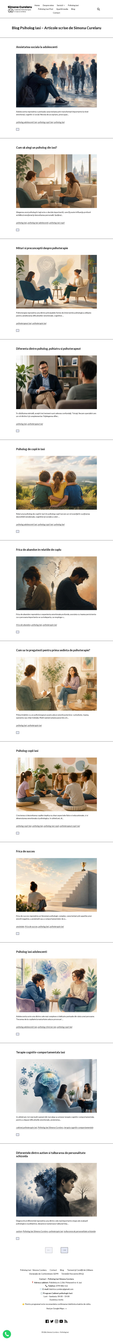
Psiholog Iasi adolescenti (31, 951)
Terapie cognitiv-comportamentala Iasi (40, 1052)
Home (37, 5)
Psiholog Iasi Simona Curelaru (50, 1127)
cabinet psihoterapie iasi (26, 1127)
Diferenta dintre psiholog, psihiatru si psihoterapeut (48, 348)
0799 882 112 (62, 1286)
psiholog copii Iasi (45, 122)
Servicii (60, 5)
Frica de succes (25, 851)
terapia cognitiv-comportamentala (78, 1127)
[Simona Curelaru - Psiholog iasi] (20, 9)
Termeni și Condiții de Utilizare (80, 1270)
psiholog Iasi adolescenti (38, 223)
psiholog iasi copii (56, 223)
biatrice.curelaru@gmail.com (61, 1289)
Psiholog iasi (73, 5)
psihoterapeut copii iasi (70, 826)
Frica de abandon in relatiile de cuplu (38, 549)
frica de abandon (23, 625)
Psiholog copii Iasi (27, 750)
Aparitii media (62, 9)
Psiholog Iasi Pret (45, 9)
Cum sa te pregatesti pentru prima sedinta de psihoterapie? (53, 650)
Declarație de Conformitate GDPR (43, 1274)
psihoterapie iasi (39, 323)
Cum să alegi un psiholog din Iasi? (36, 147)
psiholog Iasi (59, 122)
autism (19, 1231)
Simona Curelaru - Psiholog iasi (58, 1332)
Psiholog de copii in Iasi (30, 449)
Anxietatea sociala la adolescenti (36, 47)
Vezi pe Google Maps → (56, 1308)
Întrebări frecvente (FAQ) (73, 1274)
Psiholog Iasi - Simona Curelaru (33, 1270)
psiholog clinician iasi (47, 1027)
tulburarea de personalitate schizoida (79, 1231)
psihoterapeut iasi (23, 323)
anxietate (20, 926)
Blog (73, 9)
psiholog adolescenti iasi (26, 122)
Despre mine (48, 5)
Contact (56, 13)
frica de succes (31, 926)
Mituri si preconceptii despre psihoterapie (42, 248)
